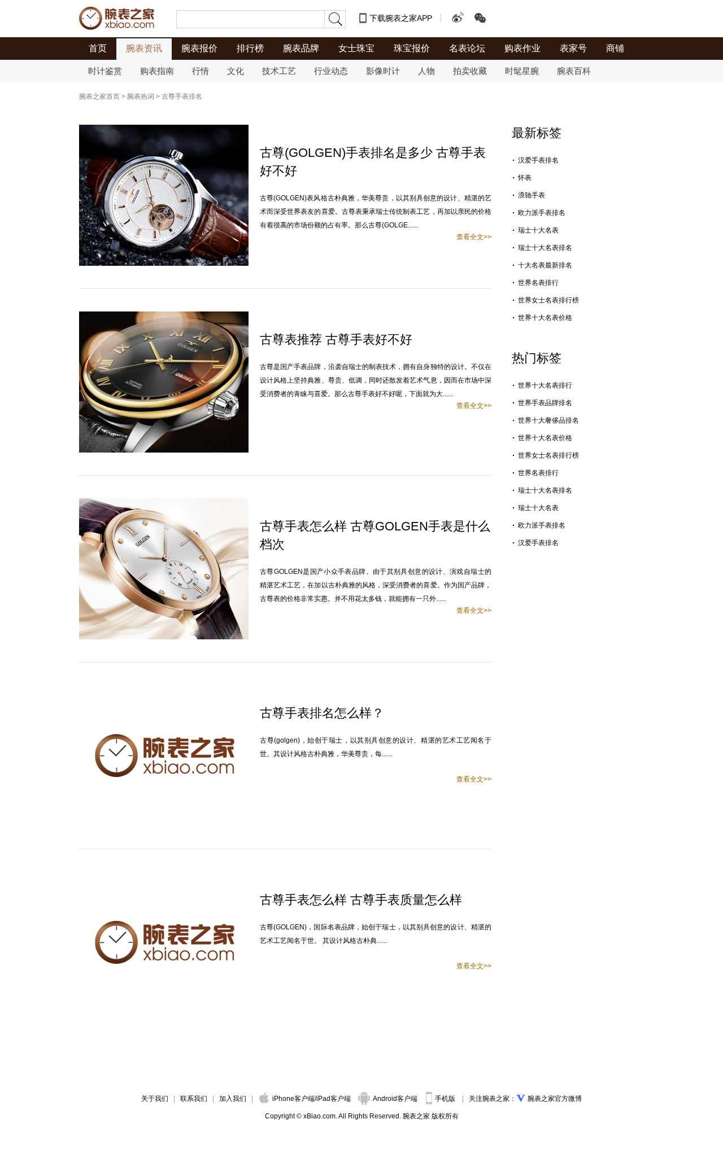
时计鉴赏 (105, 71)
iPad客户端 (333, 1099)
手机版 (446, 1099)
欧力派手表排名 (541, 213)
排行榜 (250, 48)
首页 (98, 48)
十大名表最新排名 (545, 265)
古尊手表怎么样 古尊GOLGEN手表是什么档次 (375, 535)
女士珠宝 (356, 48)
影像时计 (383, 71)
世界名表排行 (538, 283)
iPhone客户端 (293, 1099)
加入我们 (232, 1099)
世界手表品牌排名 (545, 403)
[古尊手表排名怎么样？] (164, 690)
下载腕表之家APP (400, 18)
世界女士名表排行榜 (548, 300)
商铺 (615, 48)
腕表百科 (574, 71)
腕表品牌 (301, 48)
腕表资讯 (144, 48)
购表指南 (157, 71)
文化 (235, 71)
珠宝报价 (412, 48)
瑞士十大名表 (538, 230)
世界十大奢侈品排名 (548, 420)
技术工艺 (279, 71)
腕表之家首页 (99, 96)
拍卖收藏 (470, 71)
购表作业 (522, 48)
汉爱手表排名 (538, 160)
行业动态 (331, 71)
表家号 (573, 48)
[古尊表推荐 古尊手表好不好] (164, 317)
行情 (200, 71)
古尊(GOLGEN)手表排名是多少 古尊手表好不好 (373, 162)
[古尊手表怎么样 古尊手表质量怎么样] (164, 877)
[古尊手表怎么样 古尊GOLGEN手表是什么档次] (164, 503)
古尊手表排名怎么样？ (322, 713)
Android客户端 (396, 1099)
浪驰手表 (531, 195)
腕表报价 (199, 48)
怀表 (525, 178)
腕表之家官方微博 (555, 1099)
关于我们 (154, 1099)
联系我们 (193, 1099)
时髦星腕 (522, 71)
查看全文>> (473, 237)
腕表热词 (140, 96)
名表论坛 (467, 48)
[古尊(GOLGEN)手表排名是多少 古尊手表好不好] (164, 130)
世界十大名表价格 (545, 318)
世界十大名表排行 (545, 385)
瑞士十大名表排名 (545, 248)
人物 (426, 71)
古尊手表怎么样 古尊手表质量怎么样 (361, 900)
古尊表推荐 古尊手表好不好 (336, 339)
